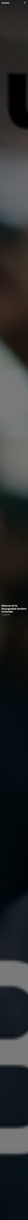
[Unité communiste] (5, 2)
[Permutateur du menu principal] (24, 2)
